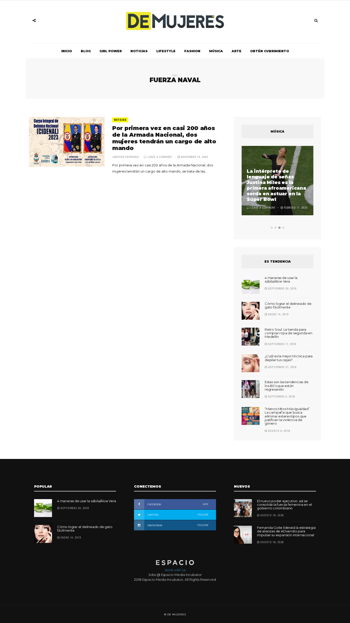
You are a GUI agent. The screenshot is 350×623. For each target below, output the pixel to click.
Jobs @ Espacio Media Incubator (175, 575)
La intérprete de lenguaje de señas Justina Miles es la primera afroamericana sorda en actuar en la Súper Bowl (276, 185)
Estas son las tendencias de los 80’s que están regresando (286, 385)
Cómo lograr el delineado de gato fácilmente (288, 305)
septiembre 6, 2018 (281, 397)
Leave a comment (160, 157)
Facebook (177, 504)
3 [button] (279, 228)
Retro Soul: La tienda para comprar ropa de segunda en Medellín (288, 333)
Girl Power (110, 51)
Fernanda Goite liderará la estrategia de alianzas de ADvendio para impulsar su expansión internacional (286, 531)
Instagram (177, 525)
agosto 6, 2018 (278, 431)
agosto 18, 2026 (272, 515)
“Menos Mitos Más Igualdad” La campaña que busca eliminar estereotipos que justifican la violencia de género (287, 416)
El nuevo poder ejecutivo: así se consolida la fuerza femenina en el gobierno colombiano (284, 504)
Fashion (192, 51)
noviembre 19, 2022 (194, 157)
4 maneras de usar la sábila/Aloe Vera (281, 279)
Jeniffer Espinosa (125, 157)
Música (216, 51)
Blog (86, 51)
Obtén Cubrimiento (269, 51)
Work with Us (175, 570)
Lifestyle (166, 51)
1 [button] (272, 228)
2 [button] (275, 228)
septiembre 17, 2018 (281, 344)
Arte (236, 51)
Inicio (66, 51)
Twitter (177, 514)
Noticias (139, 51)
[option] (277, 181)
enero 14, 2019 (278, 314)
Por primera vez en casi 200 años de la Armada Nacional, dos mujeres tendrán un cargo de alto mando (164, 138)
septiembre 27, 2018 (282, 367)
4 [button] (283, 228)
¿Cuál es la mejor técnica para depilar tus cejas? (289, 358)
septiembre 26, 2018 (282, 289)
